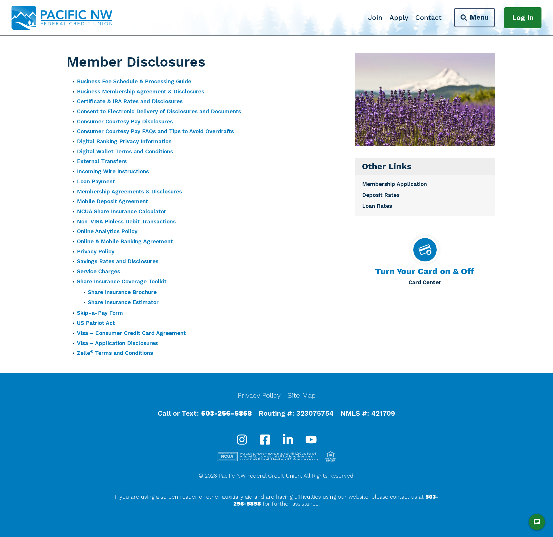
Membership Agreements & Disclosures (129, 191)
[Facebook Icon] (265, 440)
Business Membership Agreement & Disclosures (140, 91)
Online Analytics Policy (107, 231)
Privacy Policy (95, 251)
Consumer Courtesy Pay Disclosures (125, 121)
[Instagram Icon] (242, 440)
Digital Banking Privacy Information (124, 141)
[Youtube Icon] (311, 440)
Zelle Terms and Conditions (115, 353)
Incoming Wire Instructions (113, 171)
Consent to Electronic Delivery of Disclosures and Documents (159, 111)
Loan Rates (377, 206)
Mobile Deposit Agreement (112, 201)
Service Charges (98, 271)
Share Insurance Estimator (123, 302)
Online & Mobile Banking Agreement (125, 241)
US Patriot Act (96, 323)
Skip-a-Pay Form (100, 313)
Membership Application (394, 184)
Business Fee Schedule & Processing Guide (134, 81)
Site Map (301, 395)
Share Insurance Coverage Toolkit (121, 281)
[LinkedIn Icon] (288, 440)
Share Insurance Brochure (122, 292)
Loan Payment (96, 181)
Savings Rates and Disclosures (117, 261)
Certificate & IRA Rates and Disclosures (130, 101)
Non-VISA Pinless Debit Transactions (126, 221)
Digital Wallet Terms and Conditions (125, 151)
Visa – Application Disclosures (117, 343)
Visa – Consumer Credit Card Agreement (131, 333)
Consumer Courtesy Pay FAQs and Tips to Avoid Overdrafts (155, 131)
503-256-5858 (226, 413)
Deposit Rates (380, 195)
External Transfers (102, 161)
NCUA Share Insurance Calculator (121, 211)
